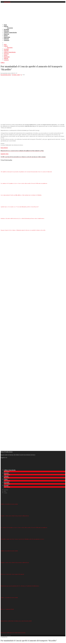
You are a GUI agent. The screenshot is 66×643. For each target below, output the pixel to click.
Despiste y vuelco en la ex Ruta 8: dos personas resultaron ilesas (15, 515)
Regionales (6, 482)
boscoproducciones (6, 74)
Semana (6, 489)
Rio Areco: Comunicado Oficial (7, 609)
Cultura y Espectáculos (10, 470)
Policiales (6, 476)
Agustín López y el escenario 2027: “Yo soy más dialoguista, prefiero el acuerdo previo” (20, 206)
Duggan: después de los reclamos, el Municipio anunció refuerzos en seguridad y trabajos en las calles (23, 230)
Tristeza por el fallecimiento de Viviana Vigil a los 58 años (13, 632)
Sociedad (6, 485)
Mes (5, 491)
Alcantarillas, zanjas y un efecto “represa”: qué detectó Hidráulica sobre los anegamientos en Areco (22, 539)
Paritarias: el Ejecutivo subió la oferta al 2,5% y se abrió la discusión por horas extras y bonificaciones (22, 218)
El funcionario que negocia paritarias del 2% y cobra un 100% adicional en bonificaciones (20, 586)
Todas (5, 492)
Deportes (6, 473)
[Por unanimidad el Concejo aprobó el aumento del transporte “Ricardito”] (35, 122)
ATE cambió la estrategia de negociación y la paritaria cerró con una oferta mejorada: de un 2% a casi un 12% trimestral (26, 171)
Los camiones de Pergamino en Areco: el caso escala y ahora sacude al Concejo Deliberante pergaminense (24, 183)
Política (2, 62)
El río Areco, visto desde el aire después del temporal (12, 574)
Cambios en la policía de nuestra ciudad (9, 504)
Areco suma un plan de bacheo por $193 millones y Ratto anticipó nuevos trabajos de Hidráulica (21, 195)
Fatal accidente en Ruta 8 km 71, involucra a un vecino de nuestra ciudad (16, 621)
